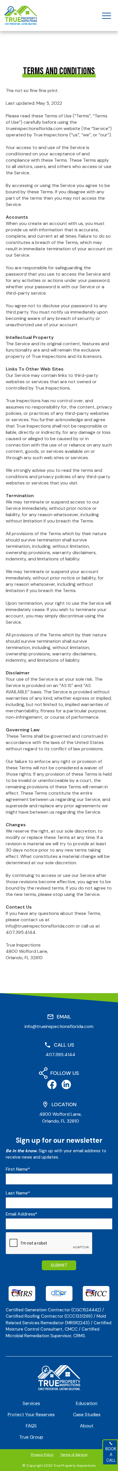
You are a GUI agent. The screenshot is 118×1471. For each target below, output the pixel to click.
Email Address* (21, 1214)
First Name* (18, 1169)
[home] (20, 15)
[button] (106, 15)
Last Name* (18, 1193)
